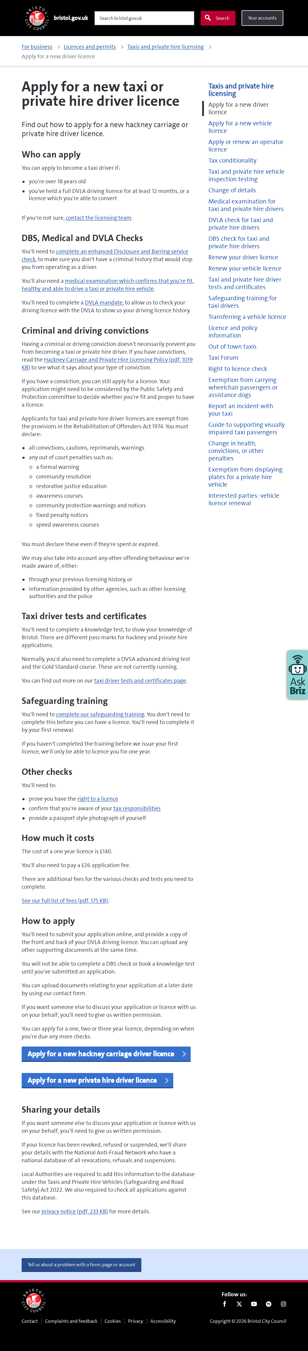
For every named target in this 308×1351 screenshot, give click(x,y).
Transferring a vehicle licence (247, 317)
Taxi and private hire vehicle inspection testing (246, 175)
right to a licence (97, 798)
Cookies (113, 1321)
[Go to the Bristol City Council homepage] (34, 1300)
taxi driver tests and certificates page (140, 680)
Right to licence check (237, 369)
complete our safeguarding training (100, 714)
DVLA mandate (103, 302)
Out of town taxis (232, 346)
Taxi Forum (223, 358)
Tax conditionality (232, 160)
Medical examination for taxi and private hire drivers (246, 205)
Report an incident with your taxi (240, 409)
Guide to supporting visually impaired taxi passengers (246, 428)
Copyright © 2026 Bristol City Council (248, 1321)
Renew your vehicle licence (245, 268)
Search (222, 18)
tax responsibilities (137, 808)
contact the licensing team (98, 218)
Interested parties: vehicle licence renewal (243, 499)
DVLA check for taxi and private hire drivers (240, 223)
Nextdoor (269, 1305)
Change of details (232, 190)
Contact (30, 1321)
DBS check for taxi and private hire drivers (239, 242)
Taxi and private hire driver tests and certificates (244, 283)
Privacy (135, 1321)
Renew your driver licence (243, 257)
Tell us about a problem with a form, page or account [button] (81, 1264)
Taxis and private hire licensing (241, 89)
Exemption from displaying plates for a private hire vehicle (245, 477)
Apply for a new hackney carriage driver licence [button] (102, 1054)
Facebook (224, 1305)
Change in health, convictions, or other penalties (235, 451)
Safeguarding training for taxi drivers (242, 302)
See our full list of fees (65, 900)
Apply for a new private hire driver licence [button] (93, 1080)
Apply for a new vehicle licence (240, 127)
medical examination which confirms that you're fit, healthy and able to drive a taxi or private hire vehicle (108, 284)
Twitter (239, 1305)
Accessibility (163, 1321)
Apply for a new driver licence (238, 108)
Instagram (283, 1305)
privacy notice (75, 1211)
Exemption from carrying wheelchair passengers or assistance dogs (243, 387)
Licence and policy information (232, 331)
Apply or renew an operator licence (245, 145)
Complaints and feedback (71, 1321)
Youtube (254, 1305)
